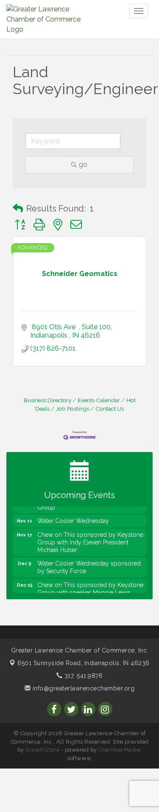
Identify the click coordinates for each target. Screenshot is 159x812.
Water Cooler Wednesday (73, 519)
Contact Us (109, 408)
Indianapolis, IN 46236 (83, 663)
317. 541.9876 (82, 675)
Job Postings (72, 408)
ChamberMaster (120, 750)
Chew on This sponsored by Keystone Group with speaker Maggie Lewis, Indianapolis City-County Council (90, 591)
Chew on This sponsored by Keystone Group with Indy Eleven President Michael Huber (90, 541)
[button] (18, 208)
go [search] (83, 164)
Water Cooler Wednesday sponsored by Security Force (89, 565)
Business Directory (47, 400)
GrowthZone (42, 750)
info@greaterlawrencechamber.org (82, 688)
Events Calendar (99, 400)
